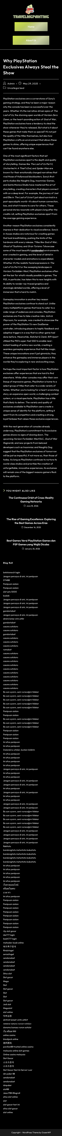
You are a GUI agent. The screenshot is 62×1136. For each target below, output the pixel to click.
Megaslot (7, 1008)
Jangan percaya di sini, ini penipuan (20, 576)
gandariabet (9, 611)
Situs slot (7, 973)
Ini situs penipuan (11, 742)
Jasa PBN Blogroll (11, 1093)
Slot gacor (8, 977)
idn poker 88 (9, 1073)
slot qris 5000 (10, 591)
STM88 (6, 580)
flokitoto (7, 846)
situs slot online (10, 1096)
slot (5, 1100)
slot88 (6, 1089)
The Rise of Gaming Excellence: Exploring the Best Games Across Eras (31, 520)
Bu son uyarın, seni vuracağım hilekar (21, 692)
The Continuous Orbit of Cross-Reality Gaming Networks (31, 499)
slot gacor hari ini (11, 1104)
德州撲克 (7, 1043)
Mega (6, 981)
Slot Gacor (8, 1058)
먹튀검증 (7, 1016)
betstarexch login (11, 572)
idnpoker (7, 1085)
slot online (8, 1012)
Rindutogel (8, 950)
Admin (11, 83)
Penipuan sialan (11, 584)
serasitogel (8, 954)
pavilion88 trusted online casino (18, 1046)
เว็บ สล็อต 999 (9, 1031)
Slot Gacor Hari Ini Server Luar (17, 1070)
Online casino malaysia (14, 1054)
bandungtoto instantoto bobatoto (19, 850)
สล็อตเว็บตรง (9, 888)
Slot (5, 985)
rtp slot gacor (9, 931)
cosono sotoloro (10, 626)
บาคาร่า (7, 892)
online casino (9, 1035)
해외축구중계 (9, 946)
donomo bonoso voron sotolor (17, 1027)
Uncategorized (15, 88)
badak (6, 595)
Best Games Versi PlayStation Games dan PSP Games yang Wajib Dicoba (31, 542)
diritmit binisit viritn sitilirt (15, 1019)
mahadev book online (13, 942)
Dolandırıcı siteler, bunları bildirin (19, 749)
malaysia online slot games (16, 1050)
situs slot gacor (10, 1108)
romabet (7, 649)
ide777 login (9, 935)
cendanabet (9, 958)
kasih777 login (10, 938)
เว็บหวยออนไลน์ (10, 884)
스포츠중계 (8, 1062)
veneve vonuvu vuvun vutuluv (17, 1023)
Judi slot (7, 1004)
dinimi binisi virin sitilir (13, 618)
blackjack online (10, 1039)
